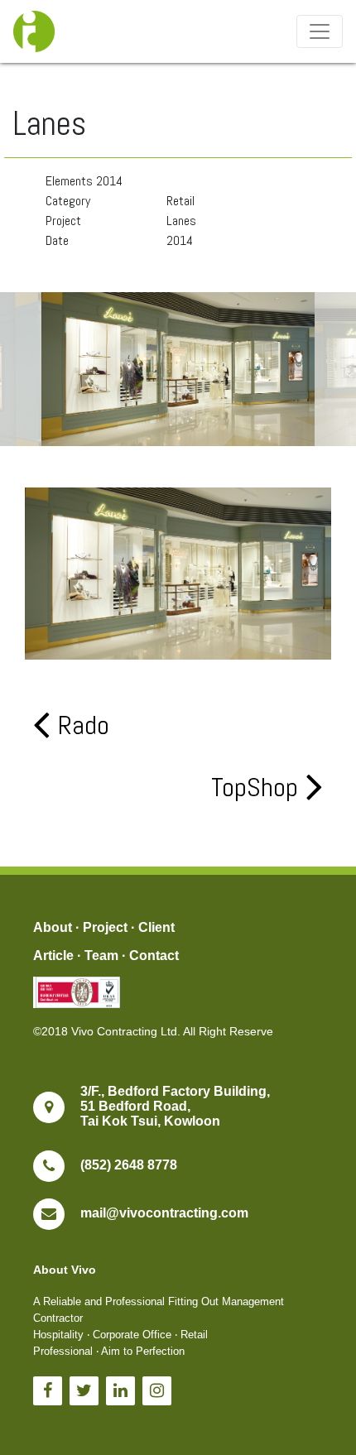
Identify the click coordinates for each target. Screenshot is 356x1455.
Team (101, 955)
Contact (154, 955)
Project (105, 927)
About (52, 927)
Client (156, 927)
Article (53, 955)
